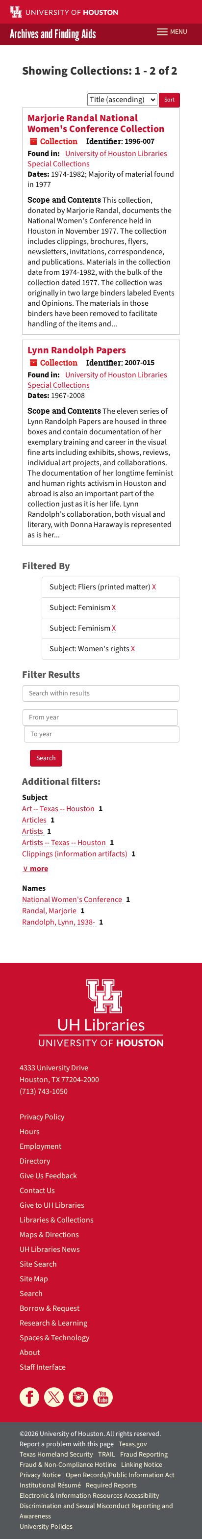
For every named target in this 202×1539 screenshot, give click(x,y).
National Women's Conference (73, 899)
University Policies (46, 1527)
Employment (40, 1146)
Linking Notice (141, 1465)
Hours (30, 1131)
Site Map (34, 1279)
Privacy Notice (40, 1475)
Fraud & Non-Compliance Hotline (68, 1465)
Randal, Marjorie (50, 910)
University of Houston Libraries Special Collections (97, 158)
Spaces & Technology (54, 1337)
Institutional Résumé (50, 1485)
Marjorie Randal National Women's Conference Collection (96, 123)
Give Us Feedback (48, 1175)
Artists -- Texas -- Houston (64, 842)
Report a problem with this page (67, 1444)
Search (31, 1293)
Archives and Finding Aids (53, 34)
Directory (35, 1161)
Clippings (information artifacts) (75, 854)
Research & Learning (53, 1323)
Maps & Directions (49, 1234)
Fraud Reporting (144, 1454)
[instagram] (78, 1397)
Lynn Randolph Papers (76, 350)
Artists (33, 831)
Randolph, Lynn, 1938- (59, 922)
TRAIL (106, 1454)
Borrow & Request (49, 1308)
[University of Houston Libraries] (101, 1012)
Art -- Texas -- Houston (59, 808)
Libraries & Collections (57, 1220)
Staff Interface (43, 1367)
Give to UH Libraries (52, 1205)
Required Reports (111, 1485)
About (30, 1352)
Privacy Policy (42, 1117)
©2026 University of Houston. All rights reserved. (90, 1434)
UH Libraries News (50, 1249)
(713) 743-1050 (44, 1091)
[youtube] (103, 1397)
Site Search (38, 1264)
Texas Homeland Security (56, 1454)
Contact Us (37, 1190)
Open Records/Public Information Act (120, 1475)
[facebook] (29, 1397)
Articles (35, 820)
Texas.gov (133, 1444)
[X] (54, 1397)
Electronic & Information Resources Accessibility (89, 1496)
